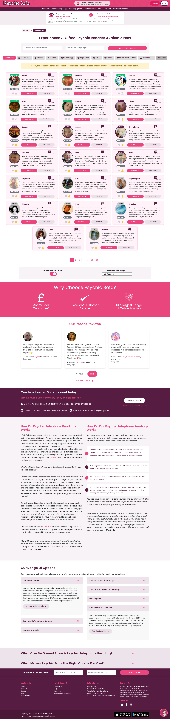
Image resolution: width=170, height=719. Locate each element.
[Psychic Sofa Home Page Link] (17, 3)
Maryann (36, 357)
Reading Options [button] (75, 9)
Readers (24, 691)
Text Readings (57, 9)
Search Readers (126, 48)
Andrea (80, 362)
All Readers (39, 30)
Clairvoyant (25, 58)
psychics (93, 455)
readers (45, 526)
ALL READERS (9, 58)
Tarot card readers (104, 455)
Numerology (68, 58)
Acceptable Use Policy (62, 693)
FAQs (56, 689)
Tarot (97, 58)
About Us (24, 689)
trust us (54, 457)
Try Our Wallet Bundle (35, 606)
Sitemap (52, 716)
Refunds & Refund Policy (96, 689)
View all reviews (83, 380)
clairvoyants (128, 452)
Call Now (28, 93)
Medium (53, 58)
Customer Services (120, 9)
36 (97, 260)
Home (25, 30)
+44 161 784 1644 (63, 16)
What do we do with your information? (101, 695)
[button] (52, 580)
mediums (137, 452)
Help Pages (58, 691)
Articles (100, 9)
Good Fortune (147, 58)
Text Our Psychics (99, 631)
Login (164, 3)
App (66, 9)
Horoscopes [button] (90, 9)
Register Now (133, 400)
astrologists (94, 458)
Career (109, 58)
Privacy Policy (92, 687)
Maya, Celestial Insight (130, 357)
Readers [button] (45, 9)
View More (162, 58)
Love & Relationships (127, 58)
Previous (79, 374)
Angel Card (84, 58)
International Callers (40, 716)
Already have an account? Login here (134, 406)
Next (92, 374)
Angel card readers (120, 455)
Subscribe (133, 672)
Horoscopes (25, 695)
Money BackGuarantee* (41, 306)
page (137, 450)
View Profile (46, 93)
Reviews (108, 9)
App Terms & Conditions (96, 693)
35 (92, 260)
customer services (126, 694)
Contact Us (58, 687)
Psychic (40, 58)
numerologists (133, 455)
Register (155, 3)
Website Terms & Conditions (97, 691)
